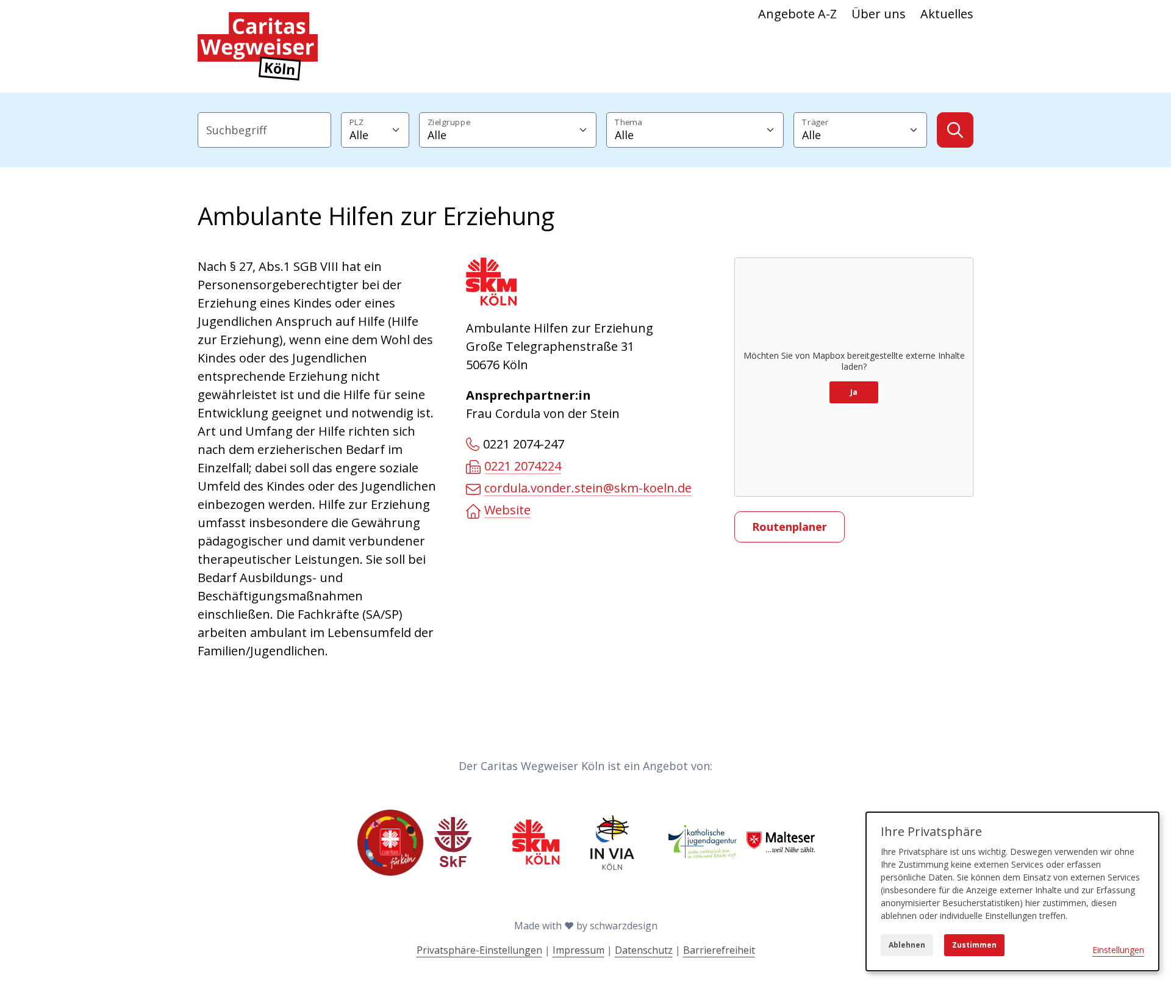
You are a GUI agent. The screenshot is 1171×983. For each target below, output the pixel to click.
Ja (854, 392)
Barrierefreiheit (719, 950)
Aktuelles (946, 13)
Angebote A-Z (797, 13)
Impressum (578, 950)
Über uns (878, 13)
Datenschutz (644, 950)
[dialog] (1012, 891)
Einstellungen (1118, 950)
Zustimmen (974, 945)
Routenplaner (789, 526)
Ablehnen (907, 945)
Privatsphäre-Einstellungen (479, 950)
